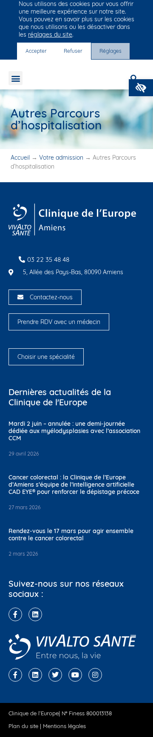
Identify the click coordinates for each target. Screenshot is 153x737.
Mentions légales (64, 726)
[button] (141, 87)
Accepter (36, 51)
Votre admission (61, 157)
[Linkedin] (35, 614)
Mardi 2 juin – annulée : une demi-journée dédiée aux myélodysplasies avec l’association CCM (74, 431)
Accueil (20, 157)
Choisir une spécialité (46, 357)
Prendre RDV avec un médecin (58, 322)
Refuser (73, 51)
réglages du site (50, 34)
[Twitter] (55, 675)
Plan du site (23, 726)
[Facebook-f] (15, 614)
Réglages (110, 51)
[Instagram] (95, 675)
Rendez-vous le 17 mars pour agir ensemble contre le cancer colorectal (70, 534)
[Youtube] (75, 675)
